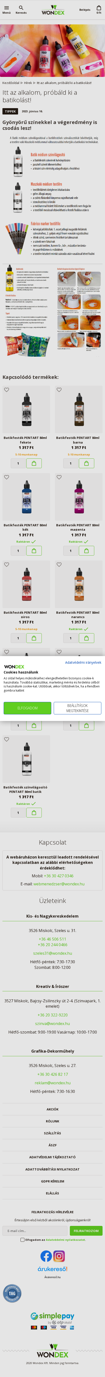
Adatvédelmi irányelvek (83, 662)
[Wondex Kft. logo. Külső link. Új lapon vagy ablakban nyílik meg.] (14, 667)
